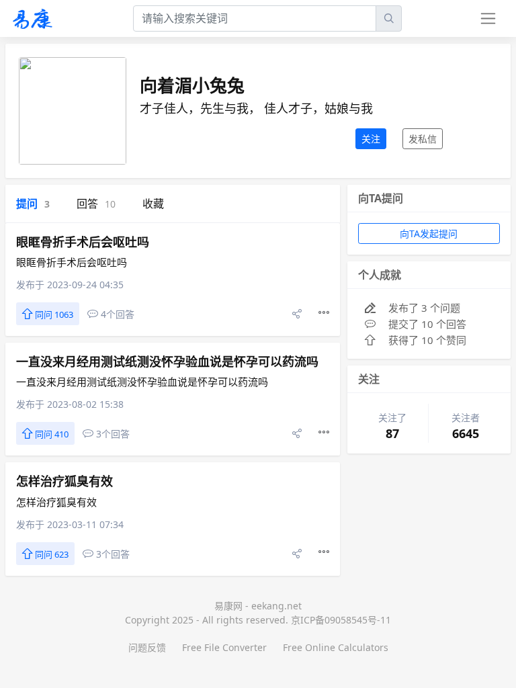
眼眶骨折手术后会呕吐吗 (82, 242)
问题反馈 (147, 647)
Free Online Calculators (335, 647)
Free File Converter (224, 647)
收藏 (153, 203)
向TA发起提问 (429, 233)
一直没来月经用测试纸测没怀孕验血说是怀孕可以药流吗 (167, 361)
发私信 (422, 138)
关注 (370, 138)
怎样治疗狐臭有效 (64, 481)
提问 (33, 203)
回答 (96, 203)
